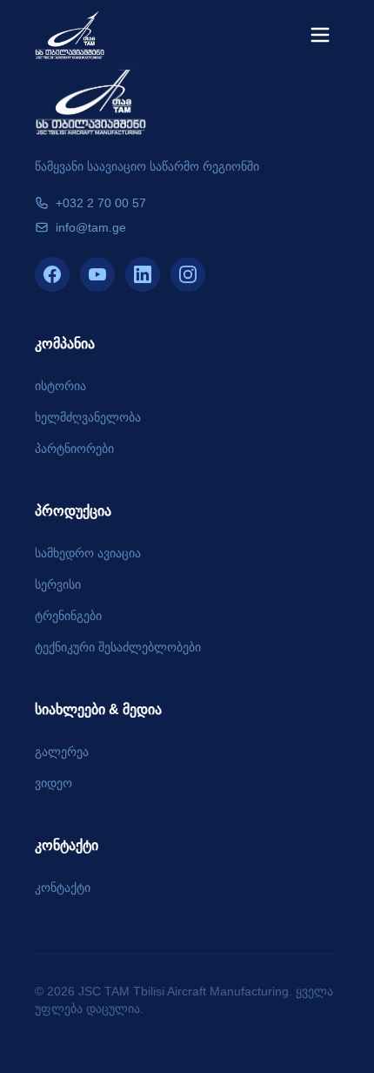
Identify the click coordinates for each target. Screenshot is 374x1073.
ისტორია (60, 386)
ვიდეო (53, 783)
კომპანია (65, 343)
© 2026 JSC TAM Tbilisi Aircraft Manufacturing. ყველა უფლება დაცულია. (184, 1000)
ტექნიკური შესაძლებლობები (118, 647)
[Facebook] (52, 274)
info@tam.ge (91, 227)
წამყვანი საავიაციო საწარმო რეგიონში (147, 166)
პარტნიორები (74, 449)
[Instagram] (187, 274)
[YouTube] (97, 274)
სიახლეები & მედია (98, 709)
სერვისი (58, 584)
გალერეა (62, 752)
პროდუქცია (73, 510)
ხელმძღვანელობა (88, 417)
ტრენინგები (68, 616)
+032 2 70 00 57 (101, 203)
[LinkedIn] (142, 274)
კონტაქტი (66, 845)
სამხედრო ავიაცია (88, 553)
